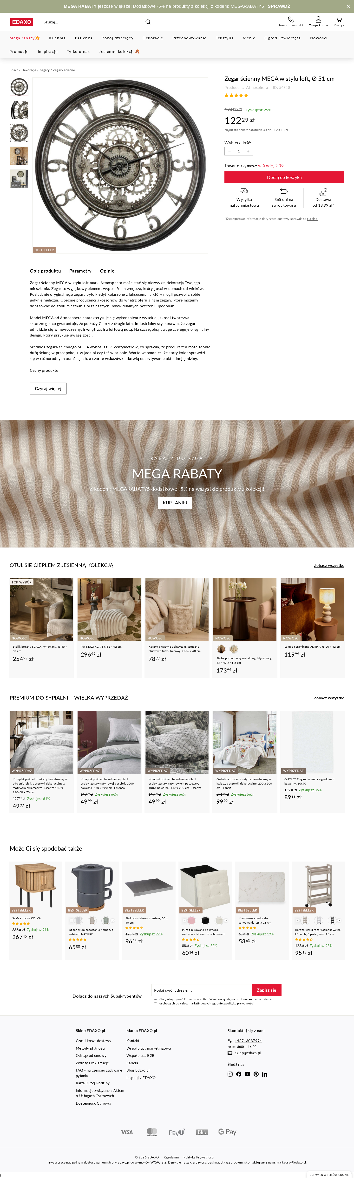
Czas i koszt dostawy (93, 1040)
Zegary (44, 70)
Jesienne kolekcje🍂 (119, 51)
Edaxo (14, 70)
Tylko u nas (78, 51)
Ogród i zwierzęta (282, 37)
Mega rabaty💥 (24, 37)
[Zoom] (120, 165)
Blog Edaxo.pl (138, 1070)
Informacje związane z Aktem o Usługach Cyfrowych (100, 1093)
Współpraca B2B (140, 1055)
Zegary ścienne (64, 70)
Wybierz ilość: (237, 142)
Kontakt (132, 1040)
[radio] (221, 649)
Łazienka (83, 37)
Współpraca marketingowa (148, 1048)
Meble (249, 37)
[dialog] (329, 1174)
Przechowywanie (189, 37)
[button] (236, 95)
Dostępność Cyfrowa (93, 1103)
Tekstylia (225, 37)
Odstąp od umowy (91, 1055)
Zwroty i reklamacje (92, 1063)
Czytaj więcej (48, 388)
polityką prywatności (239, 1003)
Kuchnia (57, 37)
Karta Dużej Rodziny (93, 1083)
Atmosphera (256, 87)
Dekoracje (153, 37)
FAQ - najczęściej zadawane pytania (99, 1073)
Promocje (19, 51)
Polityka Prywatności (199, 1157)
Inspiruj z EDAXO (141, 1077)
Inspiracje (48, 51)
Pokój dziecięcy (117, 37)
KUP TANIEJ (175, 502)
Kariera (132, 1063)
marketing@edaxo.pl (291, 1162)
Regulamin (171, 1157)
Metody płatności (90, 1048)
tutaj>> (312, 219)
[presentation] (113, 920)
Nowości (319, 37)
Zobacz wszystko (329, 565)
